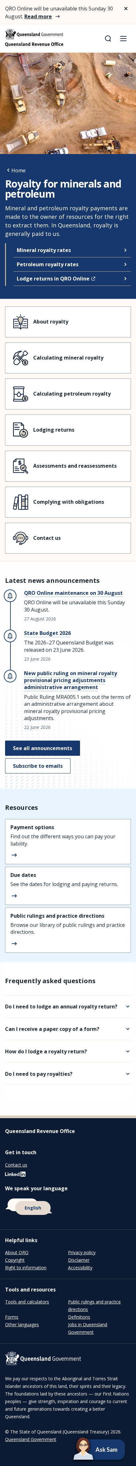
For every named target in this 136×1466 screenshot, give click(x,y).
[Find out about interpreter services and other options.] (68, 1207)
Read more (38, 16)
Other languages (22, 1324)
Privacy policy (82, 1252)
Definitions (79, 1317)
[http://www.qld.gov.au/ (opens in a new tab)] (68, 1359)
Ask (89, 1449)
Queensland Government (30, 1439)
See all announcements (42, 748)
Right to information (25, 1268)
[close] (126, 8)
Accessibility (80, 1268)
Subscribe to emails (38, 765)
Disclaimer (79, 1260)
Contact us (16, 1165)
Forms (11, 1317)
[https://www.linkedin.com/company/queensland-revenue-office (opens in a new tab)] (15, 1176)
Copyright (15, 1260)
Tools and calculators (27, 1302)
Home (18, 170)
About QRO (16, 1252)
